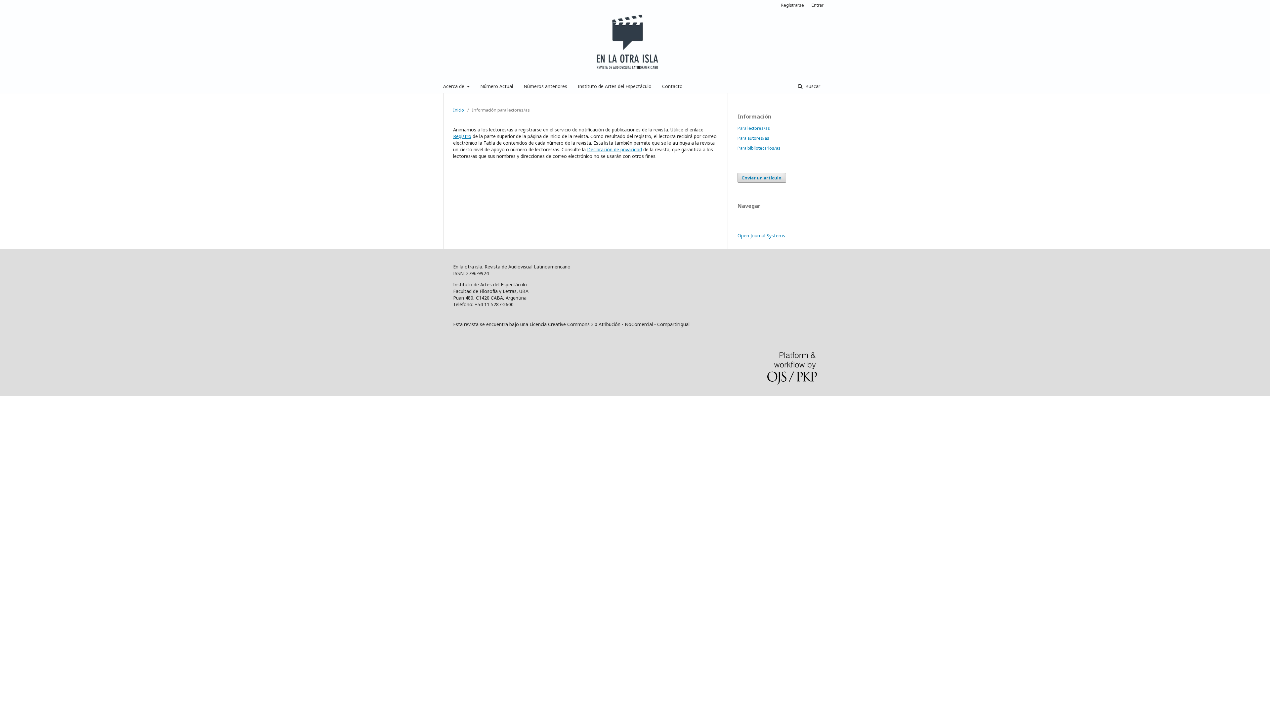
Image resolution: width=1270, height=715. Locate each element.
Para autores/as (753, 138)
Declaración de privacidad (614, 149)
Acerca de (454, 86)
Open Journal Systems (761, 235)
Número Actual (496, 86)
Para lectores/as (754, 128)
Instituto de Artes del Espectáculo (615, 86)
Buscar (812, 86)
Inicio (458, 110)
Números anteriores (545, 86)
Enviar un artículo (762, 178)
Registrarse (792, 5)
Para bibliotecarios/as (759, 148)
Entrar (818, 5)
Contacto (672, 86)
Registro (462, 136)
